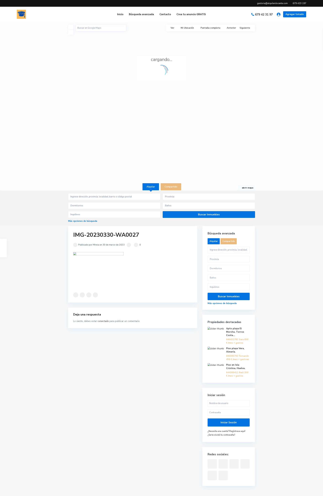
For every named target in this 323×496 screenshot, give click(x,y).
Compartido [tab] (171, 186)
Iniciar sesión (229, 422)
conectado (103, 321)
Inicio (120, 14)
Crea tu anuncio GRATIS (191, 14)
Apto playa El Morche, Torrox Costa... (235, 332)
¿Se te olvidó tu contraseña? (221, 434)
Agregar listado (294, 14)
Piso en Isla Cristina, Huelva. (235, 366)
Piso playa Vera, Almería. (235, 350)
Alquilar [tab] (151, 186)
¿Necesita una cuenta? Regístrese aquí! (226, 431)
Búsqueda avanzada (141, 14)
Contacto (165, 14)
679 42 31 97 (264, 14)
